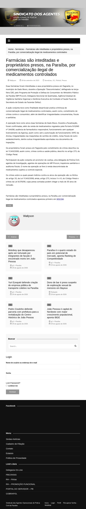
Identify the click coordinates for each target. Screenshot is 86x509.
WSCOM (60, 199)
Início (47, 503)
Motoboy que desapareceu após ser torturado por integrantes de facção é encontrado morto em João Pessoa (21, 256)
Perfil (59, 503)
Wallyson (13, 80)
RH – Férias (11, 479)
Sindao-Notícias (13, 439)
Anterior (14, 237)
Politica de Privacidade (16, 458)
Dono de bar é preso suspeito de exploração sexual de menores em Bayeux (61, 285)
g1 (10, 205)
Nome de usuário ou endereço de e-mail (21, 363)
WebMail (48, 505)
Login (53, 503)
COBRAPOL (11, 494)
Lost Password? (13, 383)
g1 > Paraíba (16, 265)
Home (11, 49)
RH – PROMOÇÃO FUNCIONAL (20, 484)
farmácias (19, 49)
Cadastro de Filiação (15, 444)
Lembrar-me (13, 386)
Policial (58, 80)
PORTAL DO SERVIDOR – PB (19, 489)
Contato (9, 449)
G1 (54, 80)
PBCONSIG (11, 475)
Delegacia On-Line (14, 470)
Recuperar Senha (69, 503)
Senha (8, 373)
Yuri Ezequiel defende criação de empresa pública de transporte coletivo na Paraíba (23, 285)
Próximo (72, 237)
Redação (54, 292)
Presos (64, 80)
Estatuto (9, 453)
